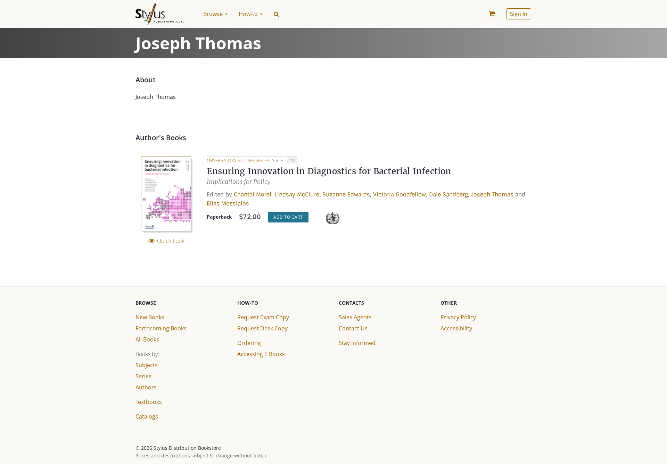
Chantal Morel (252, 194)
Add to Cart (288, 217)
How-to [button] (249, 14)
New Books (149, 317)
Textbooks (148, 402)
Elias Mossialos (228, 203)
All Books (147, 339)
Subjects (146, 365)
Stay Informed (357, 343)
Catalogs (146, 416)
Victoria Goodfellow (399, 194)
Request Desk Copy (262, 328)
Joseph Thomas (492, 194)
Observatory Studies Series (238, 160)
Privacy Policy (458, 317)
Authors (146, 387)
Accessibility (456, 328)
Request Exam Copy (263, 317)
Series (143, 376)
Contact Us (353, 328)
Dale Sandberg (448, 194)
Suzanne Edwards (346, 194)
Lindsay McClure (296, 194)
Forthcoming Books (161, 328)
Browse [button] (213, 14)
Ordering (249, 343)
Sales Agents (355, 317)
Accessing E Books (261, 354)
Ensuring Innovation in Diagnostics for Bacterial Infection (329, 171)
